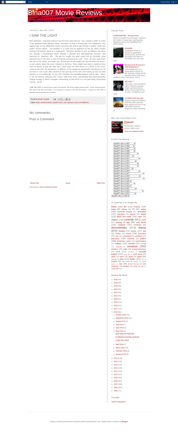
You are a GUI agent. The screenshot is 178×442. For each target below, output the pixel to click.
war (120, 264)
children (114, 220)
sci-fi (118, 251)
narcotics (142, 233)
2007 (116, 384)
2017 (116, 309)
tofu (142, 259)
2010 (116, 375)
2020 (116, 299)
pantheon (138, 236)
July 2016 (119, 325)
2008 (116, 381)
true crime (125, 261)
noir (117, 236)
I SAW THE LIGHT (122, 340)
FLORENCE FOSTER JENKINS (127, 337)
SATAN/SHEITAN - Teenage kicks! (126, 36)
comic (144, 220)
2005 (116, 391)
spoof (130, 257)
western (126, 266)
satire (125, 249)
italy (144, 231)
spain (113, 257)
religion (118, 243)
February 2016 (121, 351)
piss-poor (115, 238)
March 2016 (120, 348)
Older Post (101, 183)
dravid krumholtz (46, 102)
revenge (143, 243)
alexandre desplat (124, 212)
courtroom (137, 225)
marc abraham (68, 102)
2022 (116, 292)
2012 (116, 368)
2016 (116, 312)
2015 (116, 358)
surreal (113, 259)
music (76, 102)
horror (133, 231)
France (137, 207)
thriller (132, 259)
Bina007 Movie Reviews (65, 13)
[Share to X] (64, 99)
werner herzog (133, 264)
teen (122, 259)
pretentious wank (124, 241)
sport (139, 256)
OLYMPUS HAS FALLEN (134, 98)
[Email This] (59, 99)
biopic (38, 102)
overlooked (127, 236)
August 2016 (121, 321)
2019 (116, 302)
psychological (141, 241)
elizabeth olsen (58, 102)
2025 (116, 283)
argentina (120, 214)
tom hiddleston (84, 102)
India (113, 209)
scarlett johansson (139, 249)
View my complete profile (133, 131)
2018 (116, 306)
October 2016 (121, 315)
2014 (116, 361)
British (114, 207)
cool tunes (141, 222)
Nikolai (124, 209)
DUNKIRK (128, 48)
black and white (124, 216)
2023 (116, 289)
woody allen (115, 268)
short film (127, 254)
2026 (116, 280)
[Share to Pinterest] (69, 99)
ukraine (135, 261)
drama (142, 227)
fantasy (122, 231)
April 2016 (120, 344)
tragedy (114, 261)
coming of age (123, 222)
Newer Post (34, 183)
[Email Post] (54, 99)
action (143, 209)
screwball (131, 252)
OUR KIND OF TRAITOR (124, 334)
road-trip (119, 247)
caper (140, 217)
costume (121, 225)
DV (125, 207)
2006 (116, 388)
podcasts (130, 239)
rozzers (114, 249)
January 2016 (121, 354)
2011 (116, 371)
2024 (116, 286)
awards (132, 214)
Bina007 (130, 122)
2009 (116, 378)
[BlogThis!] (61, 99)
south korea (137, 254)
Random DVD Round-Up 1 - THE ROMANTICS (135, 66)
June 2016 (120, 328)
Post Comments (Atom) (48, 187)
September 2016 (122, 318)
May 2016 (120, 331)
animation (141, 211)
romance (132, 246)
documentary (119, 227)
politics (143, 238)
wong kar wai (138, 266)
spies (122, 257)
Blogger (125, 422)
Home (68, 183)
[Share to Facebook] (66, 99)
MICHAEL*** (129, 82)
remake (131, 243)
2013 (116, 365)
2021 (116, 296)
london (118, 234)
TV (133, 209)
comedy (129, 219)
